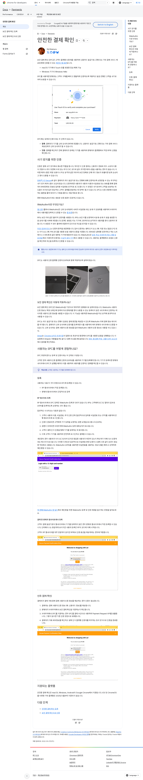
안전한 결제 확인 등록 (50, 709)
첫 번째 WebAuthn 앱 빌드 (47, 510)
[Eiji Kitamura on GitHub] (51, 53)
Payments (17, 9)
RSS (107, 766)
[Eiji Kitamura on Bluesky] (57, 53)
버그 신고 (36, 755)
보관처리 (72, 762)
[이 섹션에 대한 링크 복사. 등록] (43, 378)
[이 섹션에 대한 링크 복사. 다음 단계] (50, 702)
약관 (34, 775)
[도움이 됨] (113, 33)
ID (28, 14)
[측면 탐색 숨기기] (27, 776)
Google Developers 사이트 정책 (78, 734)
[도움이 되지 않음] (116, 33)
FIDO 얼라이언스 (43, 229)
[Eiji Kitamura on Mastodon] (54, 53)
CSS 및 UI (20, 14)
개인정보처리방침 (43, 775)
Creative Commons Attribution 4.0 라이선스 (75, 732)
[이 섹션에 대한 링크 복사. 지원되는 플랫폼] (57, 686)
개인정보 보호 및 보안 (54, 14)
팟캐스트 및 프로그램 (76, 766)
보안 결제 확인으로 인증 (51, 713)
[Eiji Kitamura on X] (48, 53)
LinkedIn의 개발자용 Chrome (116, 762)
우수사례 (48, 3)
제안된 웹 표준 (61, 63)
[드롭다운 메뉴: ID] (31, 14)
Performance (8, 14)
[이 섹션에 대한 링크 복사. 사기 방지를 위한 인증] (63, 160)
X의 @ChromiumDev (113, 755)
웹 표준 (69, 213)
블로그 (57, 3)
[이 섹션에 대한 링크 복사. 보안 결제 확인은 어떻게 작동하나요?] (73, 302)
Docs (5, 9)
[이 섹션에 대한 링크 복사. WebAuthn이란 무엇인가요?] (66, 204)
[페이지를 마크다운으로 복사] (84, 40)
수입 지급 (39, 14)
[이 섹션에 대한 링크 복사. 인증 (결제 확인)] (54, 596)
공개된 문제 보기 (38, 759)
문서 (36, 3)
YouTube (109, 759)
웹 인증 (40, 209)
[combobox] (98, 3)
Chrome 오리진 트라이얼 (53, 336)
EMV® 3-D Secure (44, 180)
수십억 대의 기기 (67, 238)
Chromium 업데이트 (76, 755)
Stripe (39, 336)
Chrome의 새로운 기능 (71, 3)
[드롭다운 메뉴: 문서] (40, 2)
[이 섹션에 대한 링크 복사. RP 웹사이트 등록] (52, 398)
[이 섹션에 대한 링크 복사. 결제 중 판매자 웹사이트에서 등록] (65, 519)
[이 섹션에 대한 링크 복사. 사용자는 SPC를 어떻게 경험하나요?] (80, 349)
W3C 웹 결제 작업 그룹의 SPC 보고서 (103, 339)
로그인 (138, 3)
